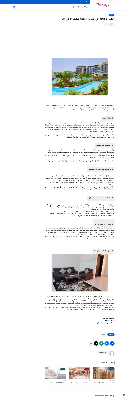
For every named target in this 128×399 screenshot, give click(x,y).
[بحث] (14, 7)
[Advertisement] (80, 45)
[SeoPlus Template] (113, 395)
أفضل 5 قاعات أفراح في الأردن (80, 382)
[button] (106, 343)
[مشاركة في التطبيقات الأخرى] (91, 343)
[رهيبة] (102, 5)
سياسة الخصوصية (83, 2)
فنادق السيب (110, 320)
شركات (86, 7)
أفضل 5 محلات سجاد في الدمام (104, 382)
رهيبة (96, 395)
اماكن (74, 7)
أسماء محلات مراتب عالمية (57, 382)
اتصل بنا (74, 2)
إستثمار (80, 7)
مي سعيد (107, 24)
